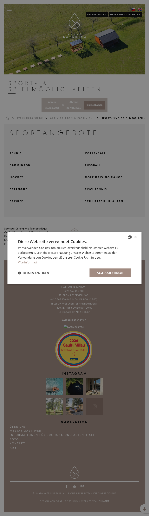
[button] (33, 273)
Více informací (27, 262)
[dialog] (74, 258)
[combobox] (130, 237)
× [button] (135, 237)
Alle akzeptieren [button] (110, 272)
